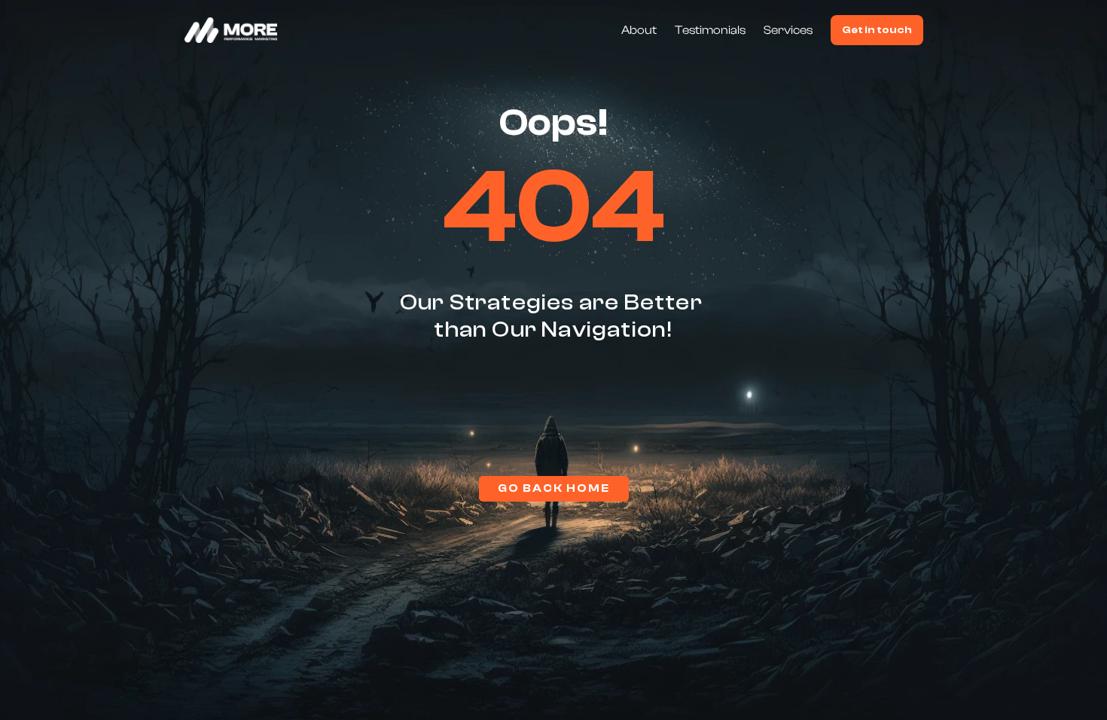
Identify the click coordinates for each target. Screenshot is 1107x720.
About (639, 30)
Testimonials (710, 30)
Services (788, 30)
